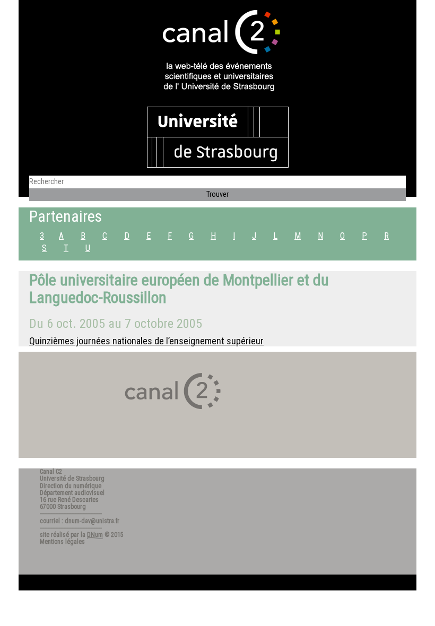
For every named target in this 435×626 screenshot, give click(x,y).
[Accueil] (217, 51)
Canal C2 (51, 471)
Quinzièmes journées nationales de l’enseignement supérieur (146, 340)
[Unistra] (218, 136)
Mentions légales (62, 541)
